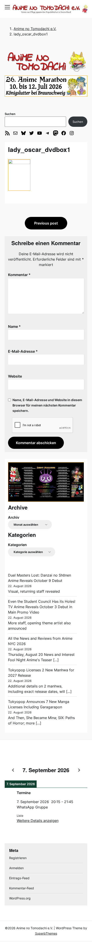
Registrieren (18, 858)
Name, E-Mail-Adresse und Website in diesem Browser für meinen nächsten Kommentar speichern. (47, 405)
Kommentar (19, 274)
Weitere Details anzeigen (38, 820)
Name (14, 326)
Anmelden (16, 868)
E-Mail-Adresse (23, 351)
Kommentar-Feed (21, 888)
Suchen (10, 114)
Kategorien (17, 544)
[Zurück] (13, 770)
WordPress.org (20, 898)
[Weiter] (79, 770)
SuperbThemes (46, 933)
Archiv (13, 517)
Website (15, 376)
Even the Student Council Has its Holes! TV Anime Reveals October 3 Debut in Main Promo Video (41, 606)
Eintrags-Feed (19, 878)
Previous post (46, 223)
